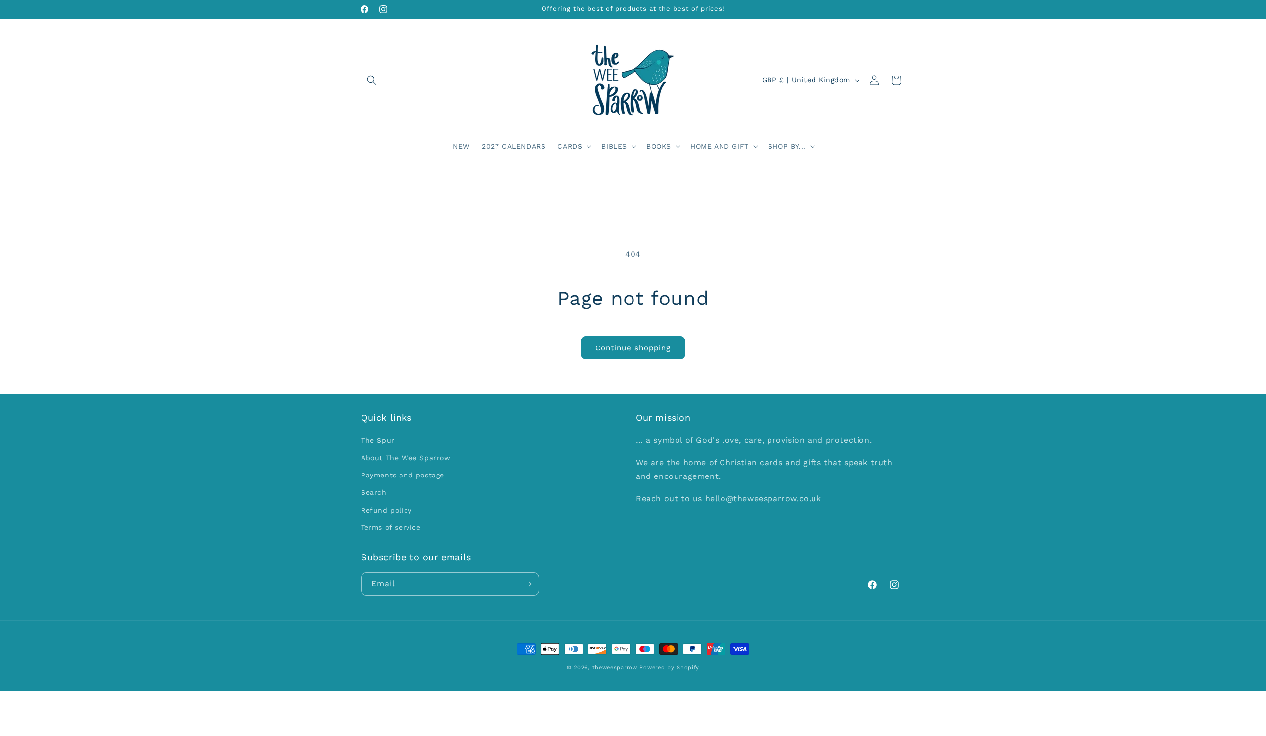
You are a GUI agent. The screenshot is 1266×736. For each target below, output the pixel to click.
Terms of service (391, 527)
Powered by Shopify (669, 667)
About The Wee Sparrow (406, 458)
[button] (372, 80)
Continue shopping (633, 348)
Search (374, 492)
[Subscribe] (528, 584)
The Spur (378, 440)
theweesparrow (614, 667)
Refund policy (386, 510)
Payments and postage (402, 475)
